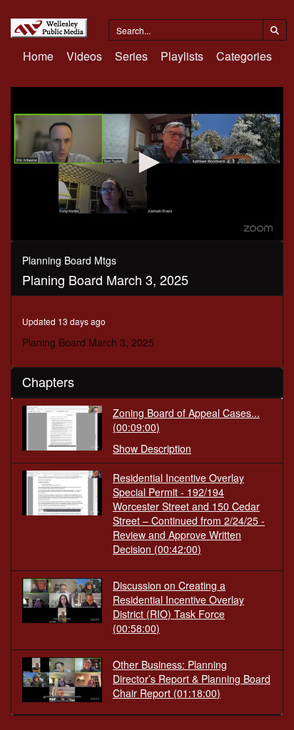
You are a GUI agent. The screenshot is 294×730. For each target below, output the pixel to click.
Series (131, 56)
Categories (244, 56)
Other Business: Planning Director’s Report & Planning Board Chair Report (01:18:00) (191, 678)
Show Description (152, 448)
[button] (147, 162)
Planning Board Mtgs (69, 260)
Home (38, 56)
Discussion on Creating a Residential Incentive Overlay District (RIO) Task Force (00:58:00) (178, 606)
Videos (84, 56)
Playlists (182, 56)
